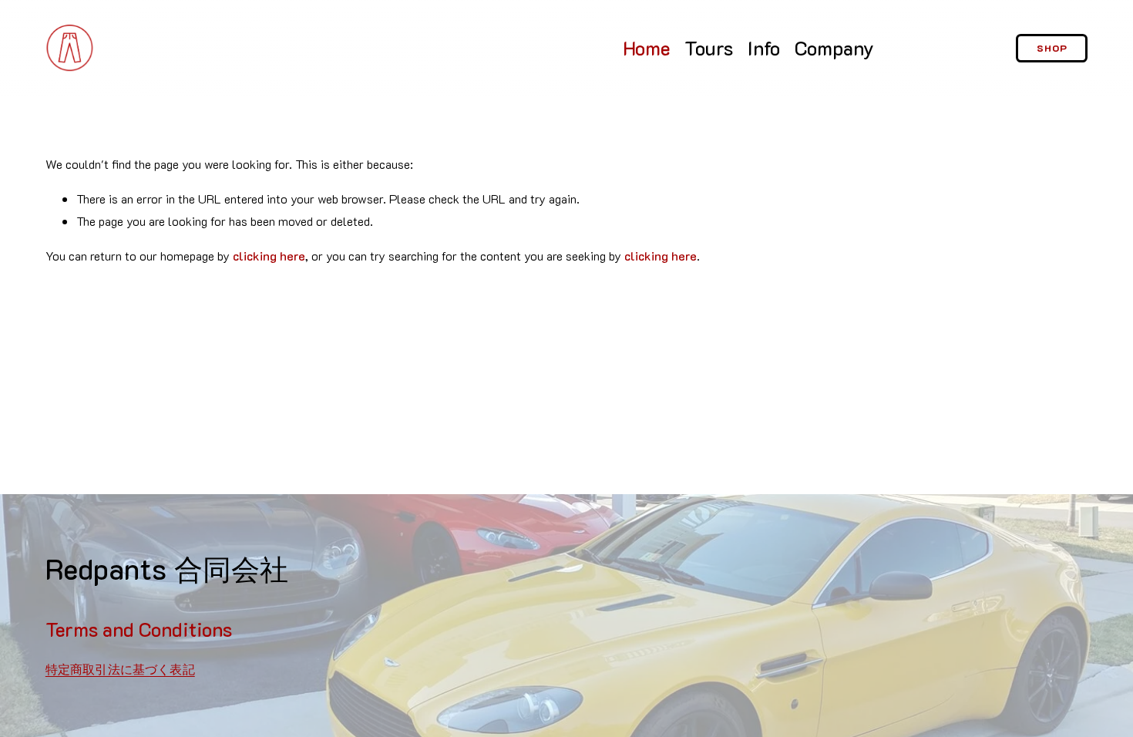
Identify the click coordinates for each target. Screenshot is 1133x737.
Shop (1052, 48)
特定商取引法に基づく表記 (120, 669)
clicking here (269, 255)
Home (646, 47)
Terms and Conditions (138, 629)
